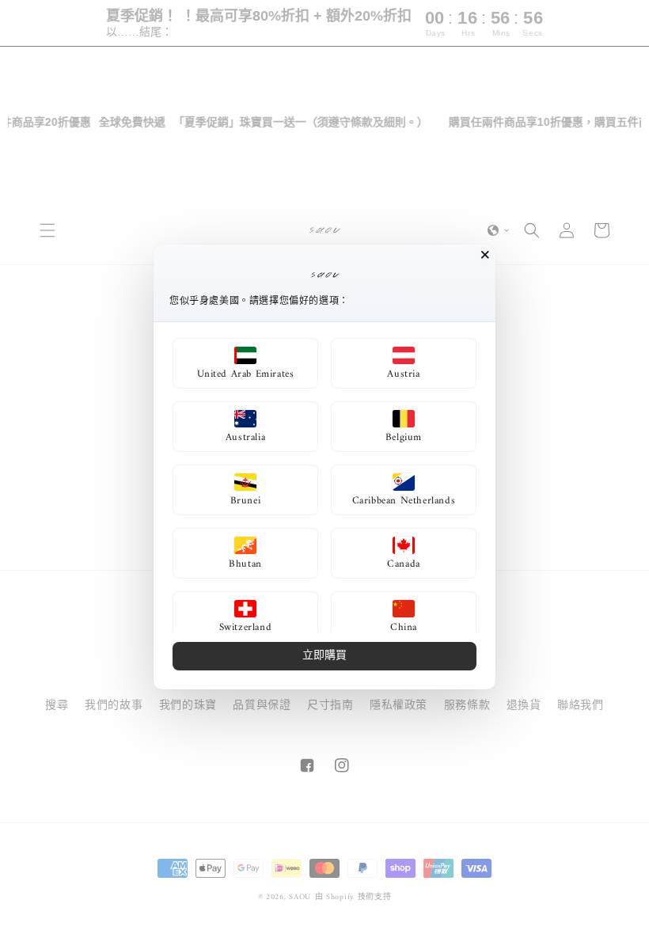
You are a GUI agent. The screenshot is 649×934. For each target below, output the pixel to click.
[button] (245, 363)
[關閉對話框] (485, 255)
